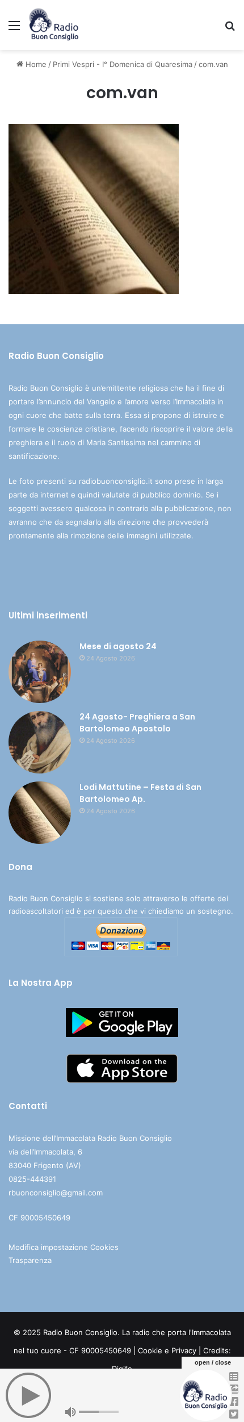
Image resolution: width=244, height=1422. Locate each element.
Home (35, 64)
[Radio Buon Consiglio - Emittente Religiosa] (54, 25)
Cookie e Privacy (167, 1350)
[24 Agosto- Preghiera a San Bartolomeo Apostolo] (40, 742)
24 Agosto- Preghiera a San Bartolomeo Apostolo (137, 722)
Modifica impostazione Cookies (64, 1247)
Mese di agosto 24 (118, 646)
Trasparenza (30, 1260)
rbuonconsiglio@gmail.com (56, 1192)
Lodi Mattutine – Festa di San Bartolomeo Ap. (140, 793)
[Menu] (14, 29)
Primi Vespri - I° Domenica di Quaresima (122, 64)
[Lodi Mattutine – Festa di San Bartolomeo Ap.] (40, 812)
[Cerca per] (229, 29)
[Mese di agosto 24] (40, 672)
